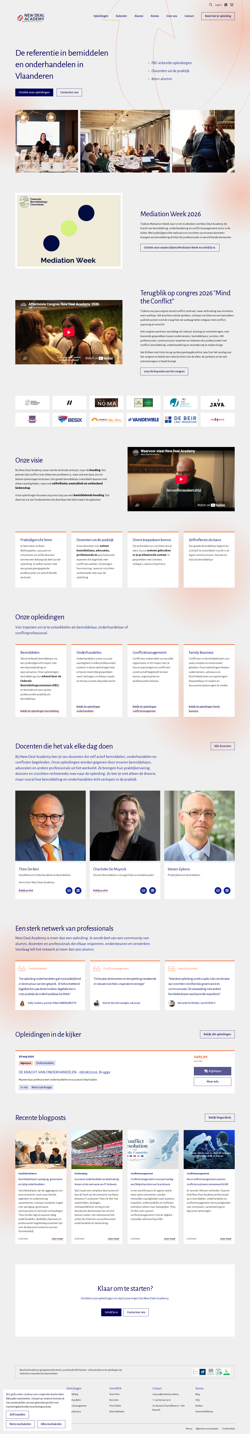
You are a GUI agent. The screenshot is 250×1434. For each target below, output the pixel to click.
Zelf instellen (17, 1414)
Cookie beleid (228, 1429)
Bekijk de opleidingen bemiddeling (39, 711)
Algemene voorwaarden (207, 1429)
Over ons (171, 16)
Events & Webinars (204, 1411)
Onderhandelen (73, 1400)
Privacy (189, 1429)
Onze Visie (114, 1394)
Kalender (121, 16)
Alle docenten (222, 746)
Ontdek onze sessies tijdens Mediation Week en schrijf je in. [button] (180, 247)
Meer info (213, 1081)
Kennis (155, 16)
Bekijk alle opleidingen (217, 1034)
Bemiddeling (72, 1394)
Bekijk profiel (26, 890)
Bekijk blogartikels (220, 1117)
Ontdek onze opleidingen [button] (34, 92)
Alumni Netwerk (116, 1411)
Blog (198, 1394)
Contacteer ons (136, 1312)
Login (218, 4)
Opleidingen (100, 16)
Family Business (73, 1411)
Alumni (139, 16)
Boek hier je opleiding (218, 16)
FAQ (198, 1400)
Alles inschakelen (51, 1424)
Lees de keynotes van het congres (164, 371)
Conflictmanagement (76, 1406)
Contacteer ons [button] (69, 92)
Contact (189, 16)
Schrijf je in (111, 1312)
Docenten (114, 1400)
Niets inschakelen (20, 1424)
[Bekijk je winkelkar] (231, 4)
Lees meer (57, 1238)
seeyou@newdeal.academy (166, 1394)
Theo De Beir (115, 1406)
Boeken (199, 1406)
